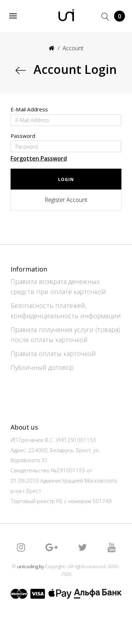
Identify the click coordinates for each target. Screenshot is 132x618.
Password (23, 136)
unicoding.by (30, 566)
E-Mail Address (29, 109)
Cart (119, 16)
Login (66, 179)
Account (73, 48)
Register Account (66, 200)
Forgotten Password (39, 158)
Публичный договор (42, 367)
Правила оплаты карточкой (53, 353)
